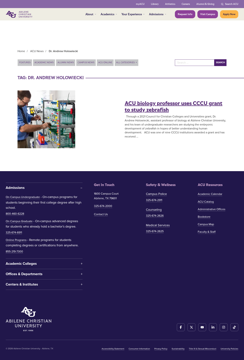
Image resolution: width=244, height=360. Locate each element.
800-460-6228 (15, 214)
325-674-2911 (154, 200)
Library (155, 4)
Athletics (170, 4)
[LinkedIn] (213, 327)
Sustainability (178, 348)
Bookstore (204, 217)
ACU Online (105, 62)
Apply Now (229, 14)
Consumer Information (139, 348)
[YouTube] (202, 327)
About (89, 14)
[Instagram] (224, 327)
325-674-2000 (103, 206)
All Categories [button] (125, 62)
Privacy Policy (160, 348)
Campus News (86, 62)
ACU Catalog (206, 202)
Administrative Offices (211, 209)
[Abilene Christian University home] (19, 14)
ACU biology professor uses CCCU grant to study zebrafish (173, 106)
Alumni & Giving (205, 4)
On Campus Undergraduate (23, 197)
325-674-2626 (155, 216)
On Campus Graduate (19, 221)
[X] (191, 327)
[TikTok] (234, 327)
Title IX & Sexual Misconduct (202, 348)
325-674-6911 (14, 232)
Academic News (44, 62)
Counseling (154, 210)
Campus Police (156, 194)
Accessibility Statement (113, 348)
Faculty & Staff (207, 232)
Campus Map (206, 224)
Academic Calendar (210, 194)
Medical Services (158, 225)
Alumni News (66, 62)
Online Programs (16, 240)
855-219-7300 (14, 251)
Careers (186, 4)
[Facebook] (181, 327)
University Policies (229, 348)
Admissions (156, 14)
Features (25, 62)
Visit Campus (207, 14)
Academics (107, 14)
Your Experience (131, 14)
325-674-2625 (155, 231)
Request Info (185, 14)
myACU (140, 4)
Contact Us (101, 214)
